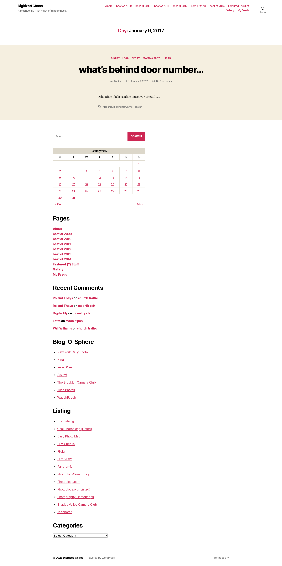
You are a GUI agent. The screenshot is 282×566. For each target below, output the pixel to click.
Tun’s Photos (66, 390)
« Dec (58, 204)
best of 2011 (161, 5)
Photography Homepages (75, 497)
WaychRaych (66, 397)
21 (126, 184)
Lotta (57, 321)
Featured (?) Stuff (238, 5)
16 (60, 184)
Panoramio (65, 466)
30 (60, 197)
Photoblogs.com (68, 482)
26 (99, 191)
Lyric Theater (134, 106)
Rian (120, 81)
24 (73, 191)
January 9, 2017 (139, 81)
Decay (136, 58)
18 (86, 184)
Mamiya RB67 (151, 58)
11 (86, 177)
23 (59, 191)
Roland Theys (63, 298)
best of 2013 (198, 5)
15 (138, 177)
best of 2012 (179, 5)
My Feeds (243, 10)
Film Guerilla (66, 444)
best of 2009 (124, 5)
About (109, 5)
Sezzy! (62, 375)
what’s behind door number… (141, 69)
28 (125, 191)
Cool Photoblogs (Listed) (74, 429)
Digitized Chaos (30, 6)
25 (86, 191)
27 (112, 191)
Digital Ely (60, 313)
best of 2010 (143, 5)
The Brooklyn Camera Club (76, 382)
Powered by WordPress (101, 557)
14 (126, 177)
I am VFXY (64, 459)
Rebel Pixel (65, 367)
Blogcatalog (65, 421)
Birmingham (119, 106)
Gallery (230, 10)
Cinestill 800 (120, 58)
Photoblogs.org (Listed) (73, 489)
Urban (167, 58)
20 (112, 184)
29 (138, 191)
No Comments (164, 81)
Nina (60, 360)
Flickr (61, 451)
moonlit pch (86, 306)
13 (112, 177)
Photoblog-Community (73, 474)
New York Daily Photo (72, 352)
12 (99, 177)
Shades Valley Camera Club (77, 504)
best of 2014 (217, 5)
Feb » (140, 204)
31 (73, 197)
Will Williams (62, 328)
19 (99, 184)
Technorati (64, 512)
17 (73, 184)
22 (138, 184)
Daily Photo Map (68, 436)
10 (73, 177)
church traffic (88, 298)
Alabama (107, 106)
